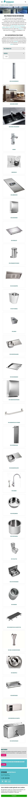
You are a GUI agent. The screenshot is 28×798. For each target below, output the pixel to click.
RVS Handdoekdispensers (14, 399)
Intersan (23, 25)
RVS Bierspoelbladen (14, 354)
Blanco (7, 27)
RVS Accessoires (14, 217)
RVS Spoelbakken (14, 513)
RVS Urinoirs (14, 604)
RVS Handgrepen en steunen (14, 422)
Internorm (21, 28)
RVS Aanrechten (14, 195)
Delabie (15, 25)
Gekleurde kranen (14, 104)
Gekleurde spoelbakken (14, 126)
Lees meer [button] (16, 792)
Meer (7, 56)
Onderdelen (14, 172)
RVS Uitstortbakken (14, 581)
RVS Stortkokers (14, 536)
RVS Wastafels (14, 672)
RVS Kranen (14, 490)
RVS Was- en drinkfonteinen (14, 650)
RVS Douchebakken (14, 377)
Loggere (11, 27)
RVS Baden (14, 331)
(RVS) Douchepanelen (14, 81)
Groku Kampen (17, 27)
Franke (19, 25)
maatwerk (16, 41)
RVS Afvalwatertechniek (14, 263)
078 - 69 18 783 (6, 778)
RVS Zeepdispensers (14, 741)
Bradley (12, 25)
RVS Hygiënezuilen (14, 445)
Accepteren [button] (14, 795)
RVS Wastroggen (14, 695)
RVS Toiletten (14, 559)
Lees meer (3, 755)
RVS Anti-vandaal (14, 308)
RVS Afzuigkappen (14, 286)
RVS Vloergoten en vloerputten (14, 627)
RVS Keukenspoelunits (14, 468)
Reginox (3, 27)
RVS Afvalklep (14, 240)
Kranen (14, 149)
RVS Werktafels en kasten (14, 718)
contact (11, 44)
